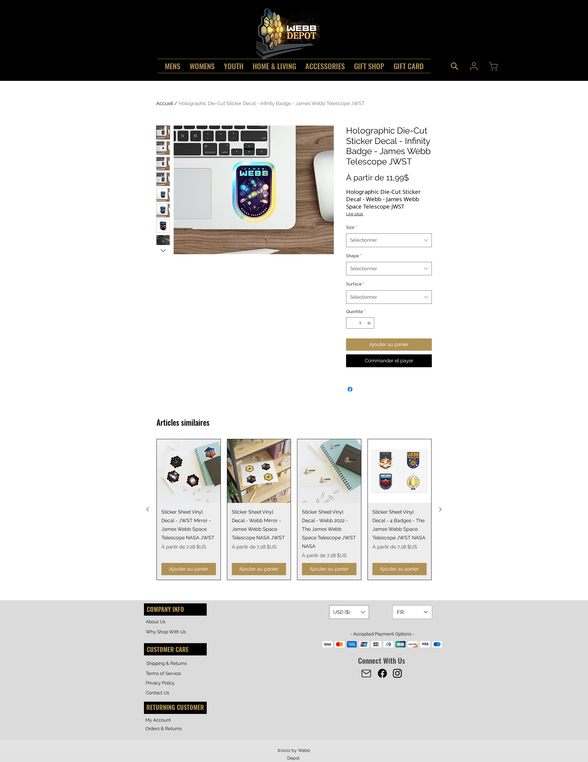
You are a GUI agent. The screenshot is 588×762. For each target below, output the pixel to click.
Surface (355, 283)
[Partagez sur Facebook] (350, 389)
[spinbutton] (360, 323)
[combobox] (389, 240)
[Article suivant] (440, 509)
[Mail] (366, 673)
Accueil (164, 103)
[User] (474, 66)
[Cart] (493, 66)
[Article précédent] (147, 509)
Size (351, 227)
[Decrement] (351, 323)
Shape (354, 255)
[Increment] (369, 323)
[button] (349, 612)
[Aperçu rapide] (189, 471)
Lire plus (354, 213)
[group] (294, 509)
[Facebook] (382, 673)
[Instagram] (397, 673)
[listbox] (349, 612)
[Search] (454, 66)
